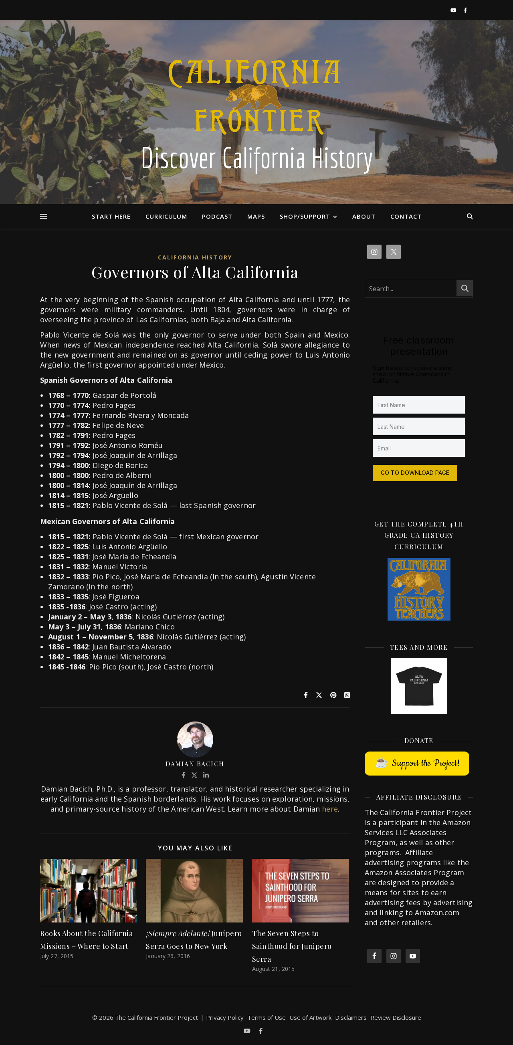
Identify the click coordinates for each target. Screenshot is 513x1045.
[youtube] (454, 10)
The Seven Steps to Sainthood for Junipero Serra (292, 946)
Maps (256, 216)
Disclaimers (351, 1017)
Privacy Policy (225, 1017)
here (329, 809)
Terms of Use (266, 1017)
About (364, 216)
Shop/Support (305, 216)
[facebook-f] (465, 10)
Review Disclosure (395, 1017)
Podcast (217, 216)
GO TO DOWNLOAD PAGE (415, 472)
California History (195, 257)
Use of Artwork (310, 1017)
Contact (406, 216)
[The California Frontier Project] (256, 112)
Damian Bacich (195, 764)
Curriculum (166, 216)
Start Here (111, 216)
